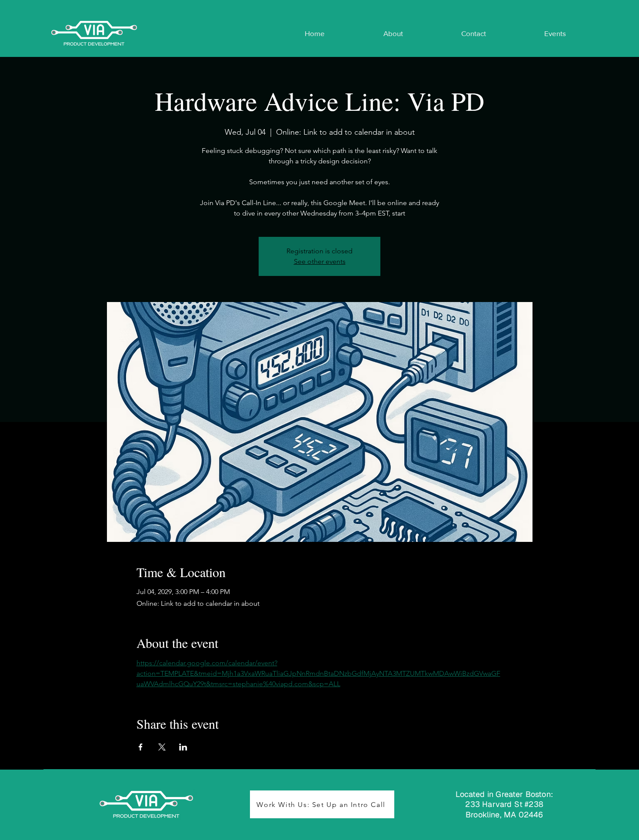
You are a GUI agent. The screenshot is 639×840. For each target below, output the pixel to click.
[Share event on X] (162, 747)
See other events (320, 261)
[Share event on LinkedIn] (183, 747)
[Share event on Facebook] (140, 747)
